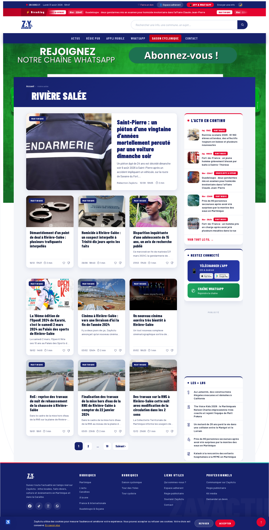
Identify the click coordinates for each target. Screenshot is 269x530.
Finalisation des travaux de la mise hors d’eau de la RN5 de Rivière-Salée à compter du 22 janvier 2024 (101, 405)
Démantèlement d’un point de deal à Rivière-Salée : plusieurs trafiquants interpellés (49, 239)
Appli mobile (115, 38)
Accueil (30, 86)
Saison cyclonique (165, 38)
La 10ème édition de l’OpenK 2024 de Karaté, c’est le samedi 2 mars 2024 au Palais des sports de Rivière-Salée (49, 324)
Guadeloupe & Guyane (91, 508)
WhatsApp (138, 38)
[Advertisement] (214, 341)
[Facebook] (29, 506)
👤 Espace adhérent (170, 4)
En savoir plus (52, 525)
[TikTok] (39, 506)
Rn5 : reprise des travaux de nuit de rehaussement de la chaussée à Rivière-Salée (49, 403)
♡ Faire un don (146, 4)
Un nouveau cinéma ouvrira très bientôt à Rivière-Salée (149, 320)
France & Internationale (92, 503)
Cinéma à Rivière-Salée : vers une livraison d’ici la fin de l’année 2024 (100, 320)
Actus (75, 38)
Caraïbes (84, 491)
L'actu (82, 487)
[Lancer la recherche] (242, 24)
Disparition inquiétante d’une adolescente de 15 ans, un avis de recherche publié (152, 239)
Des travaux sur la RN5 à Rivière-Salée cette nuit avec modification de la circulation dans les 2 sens (151, 405)
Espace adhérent (174, 487)
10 (107, 446)
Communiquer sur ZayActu (221, 482)
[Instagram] (48, 506)
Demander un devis (217, 499)
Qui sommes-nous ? (175, 482)
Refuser (204, 523)
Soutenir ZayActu (174, 499)
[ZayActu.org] (26, 25)
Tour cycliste (129, 493)
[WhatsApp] (57, 506)
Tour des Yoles (130, 487)
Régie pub (93, 38)
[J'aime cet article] (64, 263)
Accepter (225, 523)
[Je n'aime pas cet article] (68, 263)
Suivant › (120, 446)
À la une (83, 497)
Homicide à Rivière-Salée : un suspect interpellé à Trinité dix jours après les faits (101, 239)
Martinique (85, 482)
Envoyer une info (226, 4)
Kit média (211, 493)
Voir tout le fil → (201, 239)
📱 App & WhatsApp (200, 4)
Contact (191, 38)
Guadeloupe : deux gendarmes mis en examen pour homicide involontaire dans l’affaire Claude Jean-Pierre (92, 12)
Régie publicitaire (174, 493)
